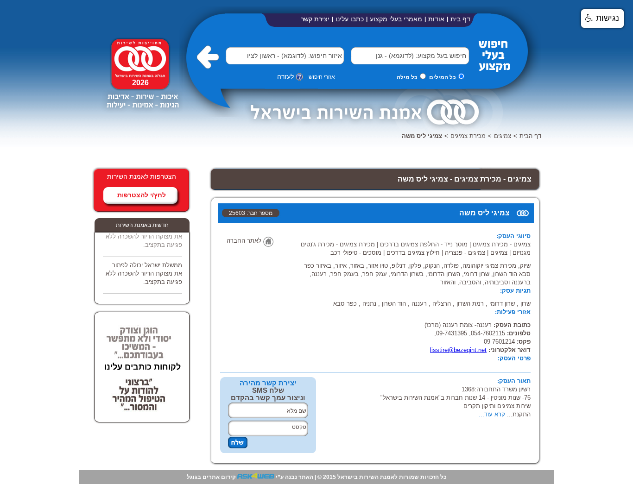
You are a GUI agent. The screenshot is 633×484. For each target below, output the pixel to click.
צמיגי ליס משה (422, 135)
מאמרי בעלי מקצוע (396, 19)
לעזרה (285, 76)
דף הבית (530, 135)
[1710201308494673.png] (142, 112)
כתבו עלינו (349, 19)
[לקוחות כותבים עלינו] (139, 356)
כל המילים (442, 77)
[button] (364, 55)
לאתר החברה (244, 240)
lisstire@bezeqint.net (458, 349)
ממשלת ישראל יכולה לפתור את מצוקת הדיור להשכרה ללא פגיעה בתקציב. (144, 233)
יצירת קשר (315, 19)
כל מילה (407, 77)
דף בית (460, 19)
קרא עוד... (492, 414)
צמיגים (502, 135)
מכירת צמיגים (468, 135)
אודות (436, 19)
